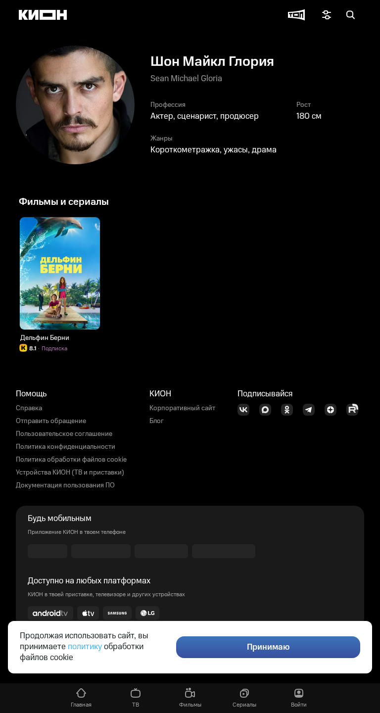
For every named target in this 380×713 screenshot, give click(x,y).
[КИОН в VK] (246, 410)
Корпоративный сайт (182, 408)
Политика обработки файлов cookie (71, 459)
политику (85, 647)
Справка (29, 408)
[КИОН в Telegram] (312, 410)
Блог (156, 421)
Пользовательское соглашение (64, 433)
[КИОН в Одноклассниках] (290, 410)
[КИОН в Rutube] (355, 410)
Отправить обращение (51, 421)
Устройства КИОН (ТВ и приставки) (70, 472)
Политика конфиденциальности (65, 446)
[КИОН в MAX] (268, 410)
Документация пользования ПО (65, 485)
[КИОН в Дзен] (333, 410)
